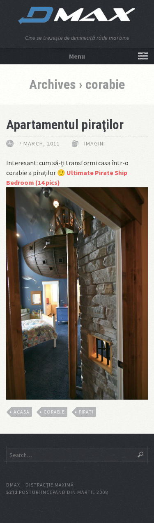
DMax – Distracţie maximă (40, 485)
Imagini (95, 143)
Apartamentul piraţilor (65, 124)
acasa (22, 412)
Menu (77, 56)
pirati (86, 412)
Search (140, 454)
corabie (54, 412)
